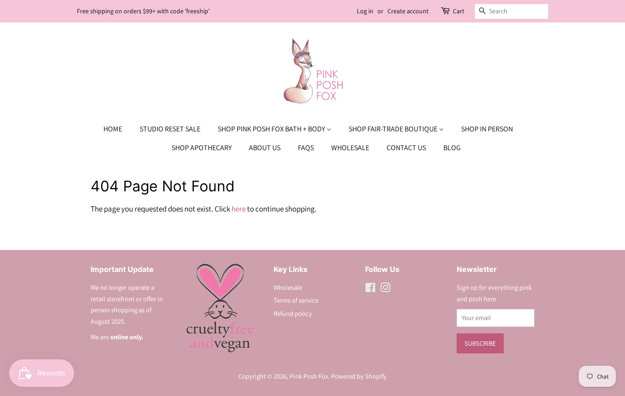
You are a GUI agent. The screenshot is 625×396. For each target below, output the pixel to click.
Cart (458, 11)
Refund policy (293, 313)
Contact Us (406, 147)
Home (112, 129)
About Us (264, 147)
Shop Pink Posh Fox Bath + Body (272, 129)
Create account (408, 11)
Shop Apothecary (202, 147)
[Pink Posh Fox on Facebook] (370, 289)
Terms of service (296, 300)
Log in (365, 11)
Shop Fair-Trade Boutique (394, 129)
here (239, 209)
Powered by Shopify (359, 376)
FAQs (306, 147)
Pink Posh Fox (309, 376)
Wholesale (350, 147)
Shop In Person (487, 129)
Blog (452, 147)
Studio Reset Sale (170, 129)
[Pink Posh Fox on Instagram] (385, 289)
